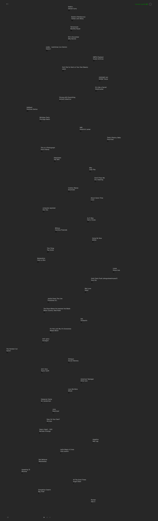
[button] (110, 8)
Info (150, 4)
